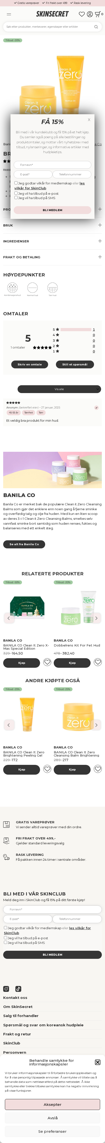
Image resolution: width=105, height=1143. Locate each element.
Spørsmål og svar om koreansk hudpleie (43, 1025)
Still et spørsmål (74, 364)
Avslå (53, 1118)
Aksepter (53, 1104)
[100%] (76, 329)
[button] (97, 1062)
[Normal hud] (32, 291)
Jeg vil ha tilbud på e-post (28, 938)
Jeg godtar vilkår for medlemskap (35, 928)
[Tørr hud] (52, 291)
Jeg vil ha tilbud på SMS (26, 943)
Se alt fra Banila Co (24, 544)
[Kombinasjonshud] (12, 291)
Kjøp (21, 663)
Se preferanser (52, 1131)
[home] (52, 14)
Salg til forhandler (21, 1015)
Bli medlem (52, 954)
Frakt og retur (17, 1034)
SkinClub (11, 1043)
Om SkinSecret (17, 1006)
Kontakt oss (15, 997)
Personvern (14, 1052)
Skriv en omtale (30, 364)
